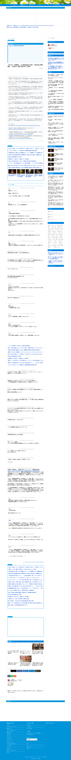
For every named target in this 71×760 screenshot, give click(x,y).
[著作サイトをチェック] (9, 676)
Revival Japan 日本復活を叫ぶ (11, 743)
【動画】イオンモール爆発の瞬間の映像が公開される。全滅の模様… (55, 131)
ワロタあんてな (9, 738)
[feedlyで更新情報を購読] (12, 676)
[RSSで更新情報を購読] (15, 676)
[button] (38, 671)
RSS (27, 745)
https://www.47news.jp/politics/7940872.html (17, 129)
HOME (27, 743)
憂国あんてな (9, 728)
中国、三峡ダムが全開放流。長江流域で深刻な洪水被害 (55, 117)
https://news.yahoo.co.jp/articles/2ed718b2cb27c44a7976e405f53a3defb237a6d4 (24, 125)
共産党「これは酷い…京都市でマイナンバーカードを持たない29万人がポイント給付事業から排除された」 (55, 124)
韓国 (9, 40)
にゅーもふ (8, 747)
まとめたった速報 (29, 728)
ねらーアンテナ (9, 740)
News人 (8, 752)
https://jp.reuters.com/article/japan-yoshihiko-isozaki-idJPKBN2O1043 (24, 470)
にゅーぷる (8, 735)
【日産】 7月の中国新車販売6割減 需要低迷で (16, 45)
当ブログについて (29, 746)
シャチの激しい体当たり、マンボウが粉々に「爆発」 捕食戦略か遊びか (55, 135)
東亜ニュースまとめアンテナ (11, 750)
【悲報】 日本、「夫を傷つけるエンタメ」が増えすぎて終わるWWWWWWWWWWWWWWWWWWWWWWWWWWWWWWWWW (30, 25)
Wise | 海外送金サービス (30, 734)
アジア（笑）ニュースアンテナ (11, 726)
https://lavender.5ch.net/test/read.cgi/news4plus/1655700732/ (20, 134)
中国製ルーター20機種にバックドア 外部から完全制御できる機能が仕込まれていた (55, 128)
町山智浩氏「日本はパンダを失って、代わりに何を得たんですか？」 (55, 142)
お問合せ (27, 748)
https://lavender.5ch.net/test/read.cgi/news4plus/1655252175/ (20, 138)
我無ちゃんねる (9, 731)
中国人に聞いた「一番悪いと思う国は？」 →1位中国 (55, 120)
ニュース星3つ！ (9, 745)
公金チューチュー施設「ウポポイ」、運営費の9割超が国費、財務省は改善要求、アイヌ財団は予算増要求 (56, 138)
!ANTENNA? (9, 733)
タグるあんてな (28, 726)
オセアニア (12, 40)
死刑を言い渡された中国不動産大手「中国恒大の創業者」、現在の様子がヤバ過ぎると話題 (22, 27)
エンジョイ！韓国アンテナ (11, 730)
